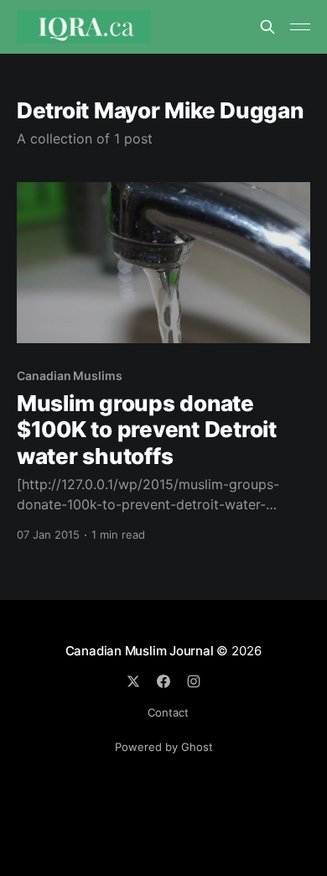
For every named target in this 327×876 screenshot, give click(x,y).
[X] (133, 681)
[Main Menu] (300, 26)
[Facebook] (163, 681)
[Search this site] (267, 26)
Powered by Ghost (164, 746)
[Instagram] (193, 681)
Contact (168, 712)
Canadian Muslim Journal (141, 651)
